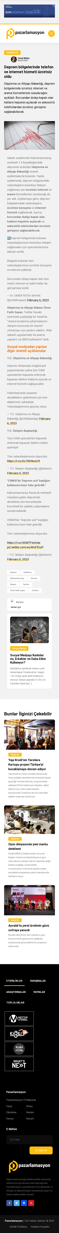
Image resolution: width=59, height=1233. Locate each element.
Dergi (9, 1106)
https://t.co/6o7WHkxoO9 (23, 461)
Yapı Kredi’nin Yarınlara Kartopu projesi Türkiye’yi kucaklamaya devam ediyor (27, 764)
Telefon (26, 584)
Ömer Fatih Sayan (17, 590)
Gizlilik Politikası (18, 1226)
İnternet (34, 578)
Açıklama (27, 572)
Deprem (13, 572)
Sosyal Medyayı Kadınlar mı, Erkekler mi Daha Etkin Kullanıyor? (28, 658)
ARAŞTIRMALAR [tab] (16, 991)
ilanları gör (16, 607)
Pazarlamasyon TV (16, 1100)
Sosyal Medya (19, 648)
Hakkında (31, 1100)
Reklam (30, 1112)
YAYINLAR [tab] (39, 991)
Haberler (12, 52)
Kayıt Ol (43, 1150)
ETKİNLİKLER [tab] (14, 980)
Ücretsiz (35, 590)
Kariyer (10, 1118)
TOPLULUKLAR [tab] (15, 1002)
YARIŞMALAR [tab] (38, 980)
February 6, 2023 (38, 300)
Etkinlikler (11, 1112)
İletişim (13, 584)
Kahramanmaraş (17, 578)
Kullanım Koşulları (40, 1226)
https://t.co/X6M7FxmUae (23, 542)
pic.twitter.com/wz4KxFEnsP (25, 547)
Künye (29, 1106)
